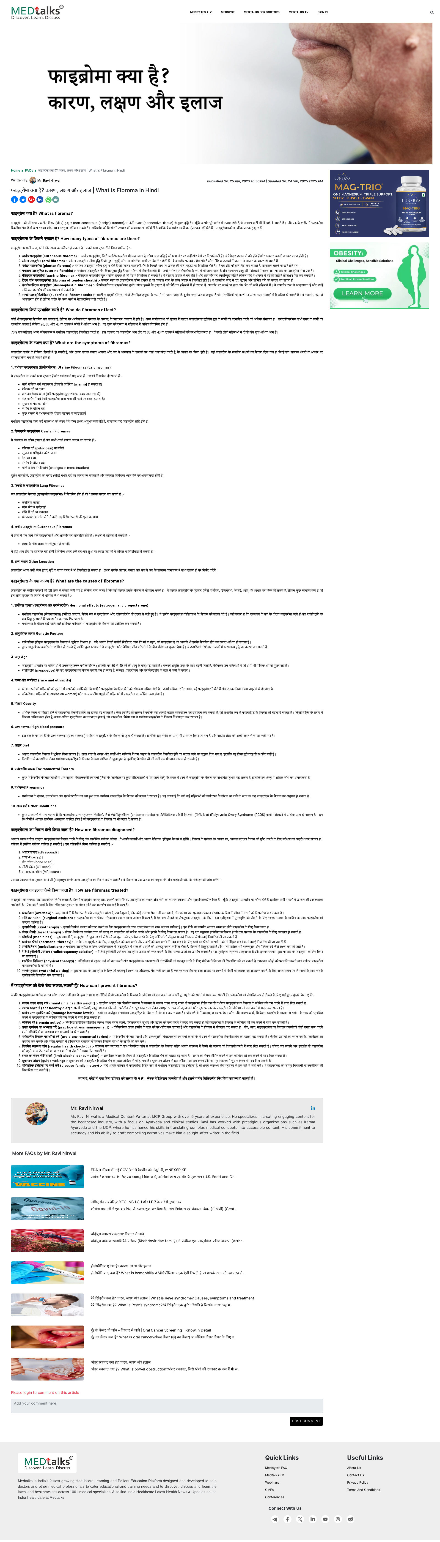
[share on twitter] (22, 199)
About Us (354, 1468)
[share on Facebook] (14, 199)
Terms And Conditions (363, 1490)
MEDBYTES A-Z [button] (201, 12)
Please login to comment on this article (45, 1392)
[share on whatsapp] (48, 200)
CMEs (269, 1490)
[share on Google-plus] (31, 199)
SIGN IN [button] (323, 12)
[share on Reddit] (55, 199)
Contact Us (355, 1475)
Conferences (274, 1497)
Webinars (272, 1482)
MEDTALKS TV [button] (298, 12)
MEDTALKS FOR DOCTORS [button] (262, 12)
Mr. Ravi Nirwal (48, 180)
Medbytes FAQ (276, 1468)
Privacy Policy (357, 1482)
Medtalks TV (274, 1475)
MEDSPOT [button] (228, 12)
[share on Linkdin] (39, 199)
